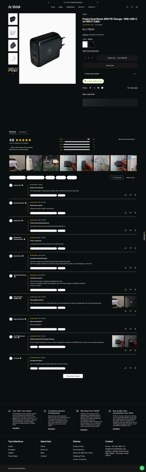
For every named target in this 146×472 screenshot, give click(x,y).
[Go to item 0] (13, 19)
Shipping (85, 34)
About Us (44, 450)
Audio (10, 446)
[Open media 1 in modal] (47, 48)
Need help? (134, 88)
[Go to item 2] (13, 32)
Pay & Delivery (78, 450)
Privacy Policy (78, 446)
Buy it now (110, 65)
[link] (119, 453)
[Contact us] (142, 468)
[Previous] (48, 2)
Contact (44, 456)
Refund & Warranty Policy (83, 453)
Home (43, 446)
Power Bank (13, 456)
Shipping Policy (79, 456)
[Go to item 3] (13, 45)
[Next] (97, 2)
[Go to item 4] (13, 59)
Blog (42, 453)
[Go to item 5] (13, 72)
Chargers (11, 450)
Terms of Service (79, 459)
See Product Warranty (91, 51)
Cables (11, 453)
